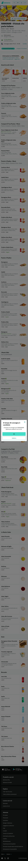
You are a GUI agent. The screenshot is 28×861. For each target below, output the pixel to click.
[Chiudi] (25, 422)
